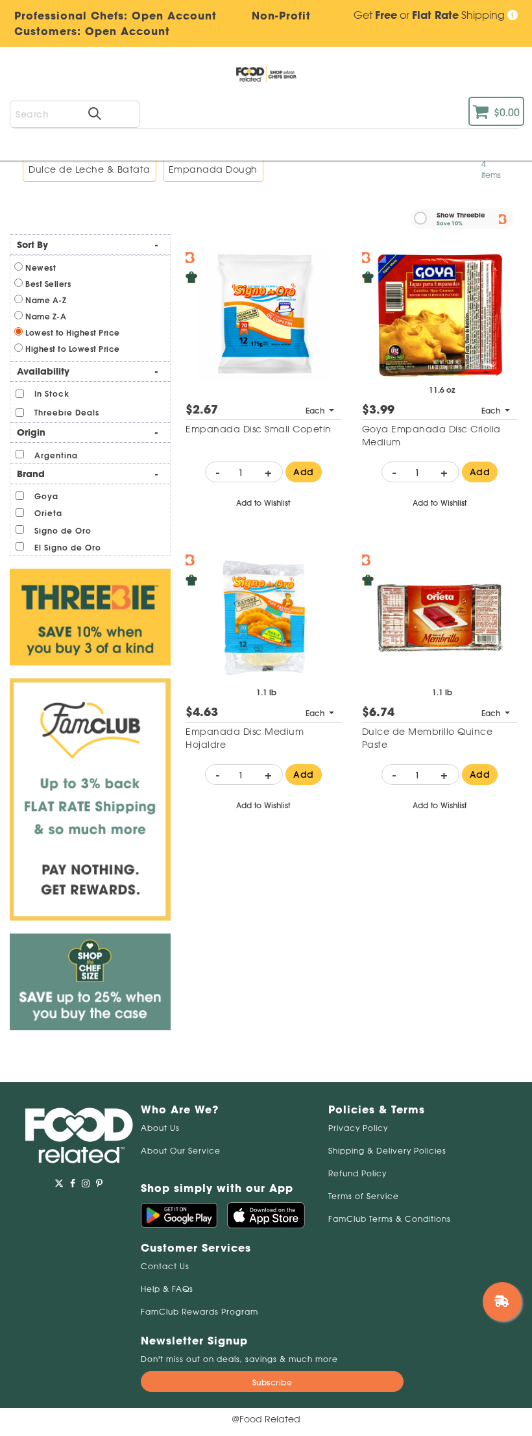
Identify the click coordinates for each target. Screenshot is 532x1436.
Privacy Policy (358, 1127)
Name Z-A (45, 316)
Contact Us (165, 1266)
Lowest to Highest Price (72, 332)
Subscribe (272, 1382)
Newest (40, 267)
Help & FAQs (167, 1288)
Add (303, 471)
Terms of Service (363, 1196)
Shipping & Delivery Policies (387, 1150)
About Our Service (181, 1150)
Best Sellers (48, 284)
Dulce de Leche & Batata (90, 169)
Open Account (127, 31)
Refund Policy (357, 1173)
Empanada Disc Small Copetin (259, 429)
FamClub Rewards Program (199, 1311)
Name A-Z (45, 300)
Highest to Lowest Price (72, 348)
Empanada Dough (213, 169)
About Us (160, 1127)
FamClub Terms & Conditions (389, 1218)
